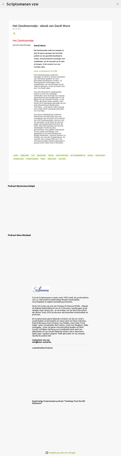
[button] (14, 33)
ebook (50, 155)
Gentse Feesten (62, 155)
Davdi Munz (41, 155)
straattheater (32, 159)
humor (90, 155)
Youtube (62, 159)
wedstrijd (52, 159)
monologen (100, 155)
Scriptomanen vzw (22, 4)
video (43, 159)
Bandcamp (25, 155)
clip (32, 155)
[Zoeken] (41, 4)
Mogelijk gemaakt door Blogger (62, 453)
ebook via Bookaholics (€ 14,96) (45, 71)
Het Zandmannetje (78, 155)
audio (16, 155)
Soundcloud (18, 159)
